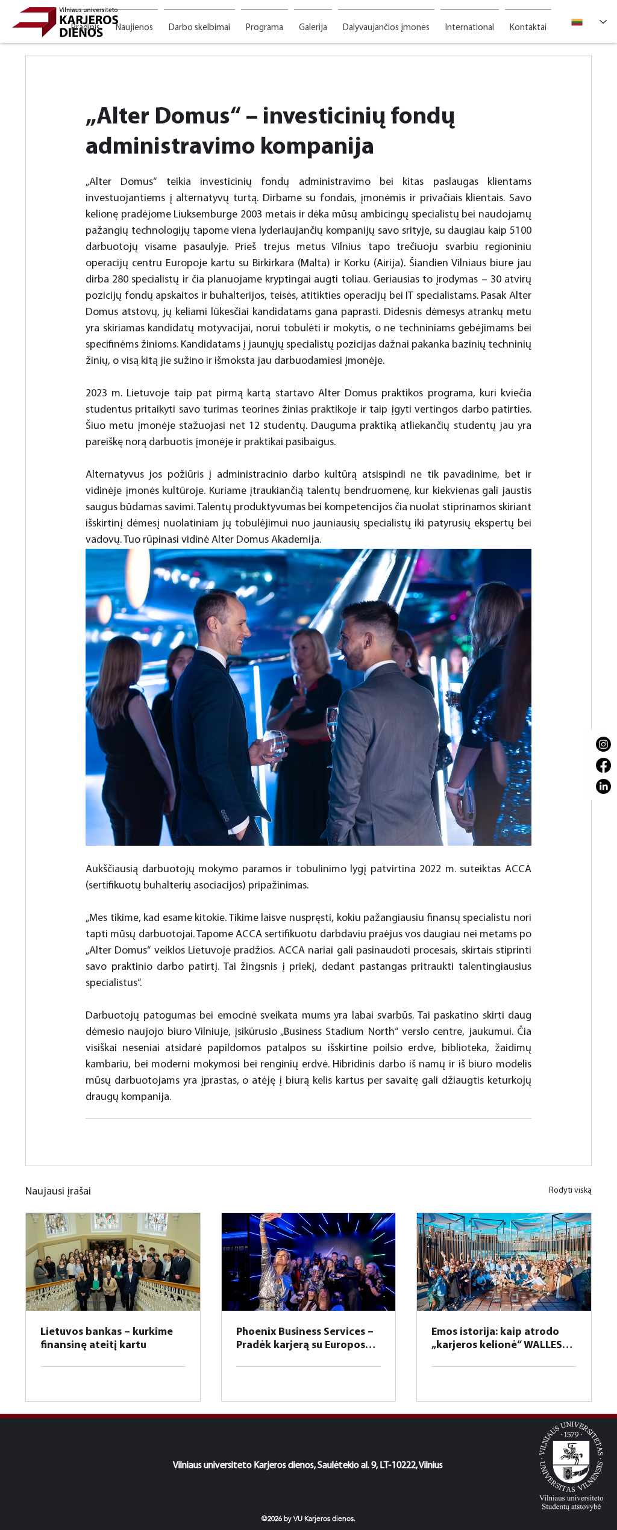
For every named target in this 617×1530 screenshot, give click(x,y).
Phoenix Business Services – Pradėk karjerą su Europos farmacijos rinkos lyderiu (305, 1339)
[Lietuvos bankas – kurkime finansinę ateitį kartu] (113, 1262)
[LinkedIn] (603, 786)
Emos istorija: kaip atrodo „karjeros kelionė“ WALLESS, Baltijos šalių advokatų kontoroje (501, 1339)
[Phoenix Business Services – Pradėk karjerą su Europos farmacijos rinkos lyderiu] (309, 1262)
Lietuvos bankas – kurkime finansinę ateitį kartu (106, 1339)
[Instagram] (603, 744)
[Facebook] (603, 765)
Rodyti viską (570, 1190)
